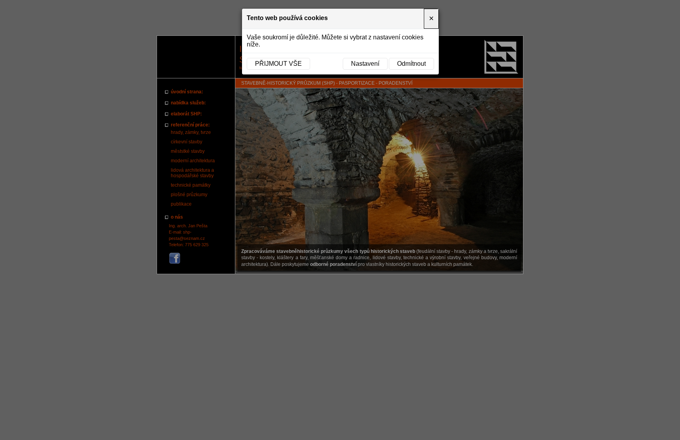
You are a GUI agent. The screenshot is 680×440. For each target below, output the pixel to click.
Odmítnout (411, 63)
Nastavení (365, 63)
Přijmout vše (278, 63)
